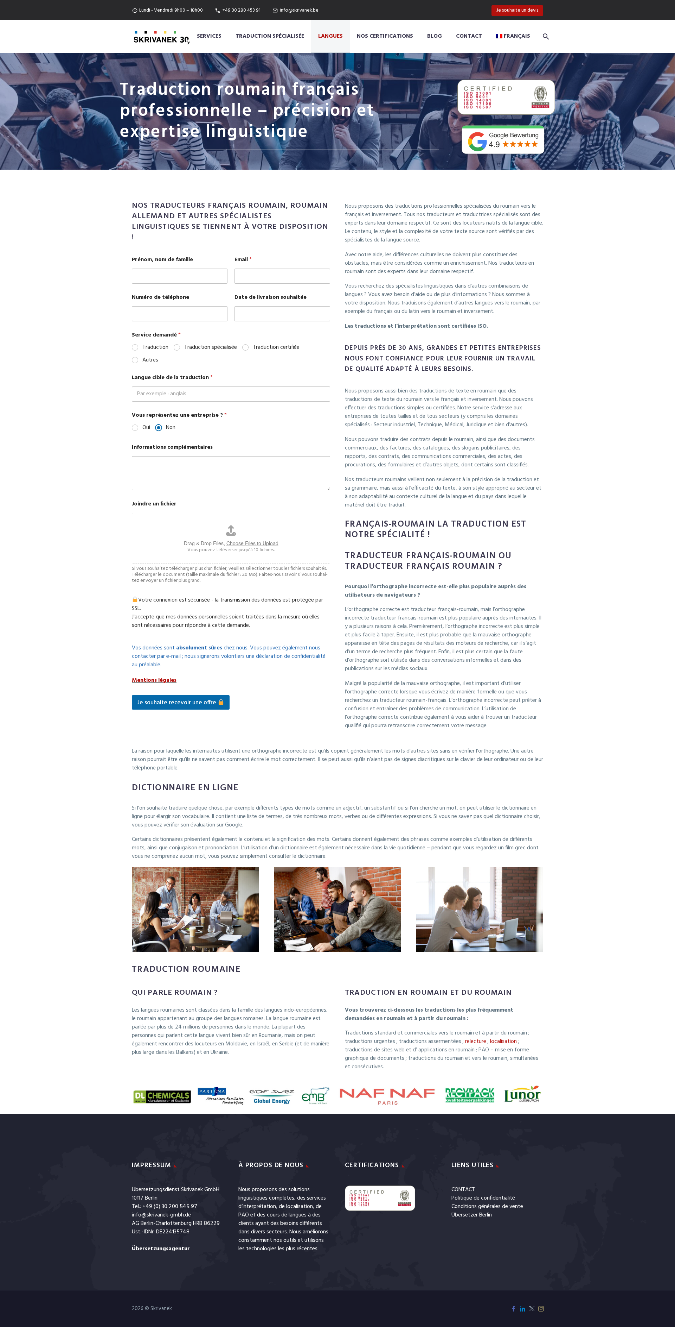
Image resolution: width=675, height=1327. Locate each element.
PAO (243, 1215)
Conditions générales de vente (487, 1206)
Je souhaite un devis (517, 10)
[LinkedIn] (523, 1309)
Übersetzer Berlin (471, 1215)
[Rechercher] (544, 36)
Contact (469, 36)
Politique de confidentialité (483, 1198)
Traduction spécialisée (270, 36)
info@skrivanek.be (299, 10)
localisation (299, 1206)
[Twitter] (532, 1309)
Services (209, 36)
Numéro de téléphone (160, 297)
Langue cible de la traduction (172, 378)
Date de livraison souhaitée (270, 297)
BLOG (434, 36)
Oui (146, 428)
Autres (150, 360)
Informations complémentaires (172, 447)
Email (243, 260)
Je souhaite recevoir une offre (177, 702)
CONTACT (463, 1189)
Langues (330, 36)
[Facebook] (513, 1309)
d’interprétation (257, 1206)
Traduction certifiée (276, 347)
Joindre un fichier (154, 504)
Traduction (155, 347)
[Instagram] (541, 1309)
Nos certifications (385, 36)
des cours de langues (282, 1215)
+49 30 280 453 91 (242, 10)
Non (170, 428)
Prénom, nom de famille (162, 260)
